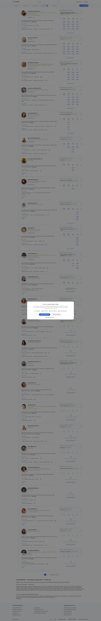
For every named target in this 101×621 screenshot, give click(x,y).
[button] (50, 317)
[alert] (50, 310)
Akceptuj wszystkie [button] (45, 314)
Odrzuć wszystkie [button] (56, 314)
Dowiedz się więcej (53, 308)
